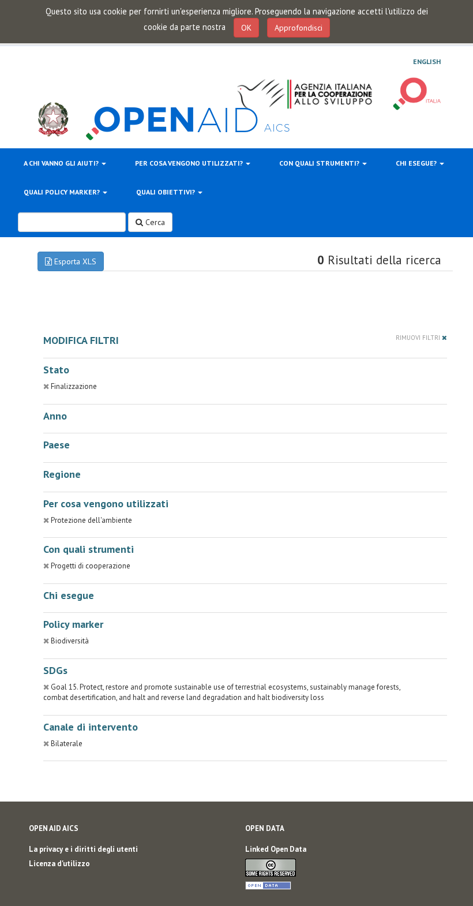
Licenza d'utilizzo (59, 863)
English (427, 61)
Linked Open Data (275, 849)
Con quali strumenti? (320, 163)
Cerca (154, 222)
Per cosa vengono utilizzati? (190, 163)
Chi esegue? (417, 163)
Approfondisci (298, 28)
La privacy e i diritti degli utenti (83, 849)
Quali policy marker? (63, 192)
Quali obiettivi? (166, 192)
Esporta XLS (74, 261)
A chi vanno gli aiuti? (62, 163)
